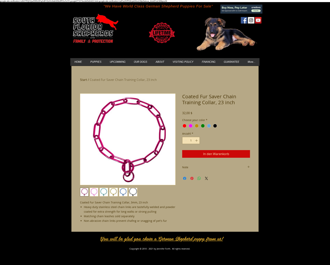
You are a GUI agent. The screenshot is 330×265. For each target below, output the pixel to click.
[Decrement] (185, 140)
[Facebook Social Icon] (244, 20)
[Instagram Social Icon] (251, 20)
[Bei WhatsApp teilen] (199, 178)
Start (83, 80)
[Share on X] (206, 178)
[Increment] (196, 140)
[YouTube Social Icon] (258, 20)
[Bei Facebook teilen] (184, 178)
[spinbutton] (191, 140)
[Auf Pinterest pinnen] (192, 178)
